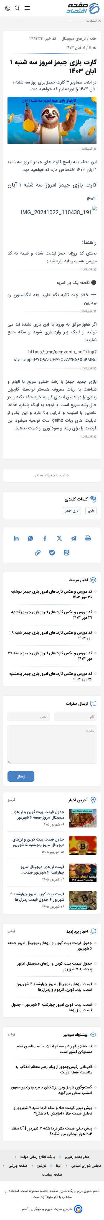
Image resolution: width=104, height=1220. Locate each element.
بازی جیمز (71, 510)
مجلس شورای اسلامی (86, 1166)
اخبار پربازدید (77, 931)
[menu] (27, 8)
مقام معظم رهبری (77, 1157)
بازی (91, 510)
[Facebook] (44, 538)
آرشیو (11, 800)
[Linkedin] (16, 538)
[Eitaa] (66, 552)
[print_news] (88, 538)
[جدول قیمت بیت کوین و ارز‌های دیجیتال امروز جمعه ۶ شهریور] (83, 818)
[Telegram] (73, 538)
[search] (17, 8)
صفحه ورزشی (18, 1166)
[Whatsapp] (30, 538)
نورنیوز (41, 1166)
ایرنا (58, 1166)
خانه (93, 39)
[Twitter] (59, 538)
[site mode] (7, 8)
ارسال (21, 776)
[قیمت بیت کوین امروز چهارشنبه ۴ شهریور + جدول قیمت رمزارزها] (83, 900)
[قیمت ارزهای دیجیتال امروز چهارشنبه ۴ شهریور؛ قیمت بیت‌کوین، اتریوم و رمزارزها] (83, 873)
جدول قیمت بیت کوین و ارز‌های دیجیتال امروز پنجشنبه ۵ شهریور (38, 842)
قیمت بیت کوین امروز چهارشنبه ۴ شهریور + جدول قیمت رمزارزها (37, 896)
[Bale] (52, 552)
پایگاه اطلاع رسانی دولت (37, 1157)
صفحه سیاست (52, 1175)
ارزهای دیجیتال (74, 38)
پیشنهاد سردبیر (76, 1034)
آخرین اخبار (78, 800)
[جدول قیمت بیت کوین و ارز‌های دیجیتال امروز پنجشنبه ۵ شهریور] (83, 845)
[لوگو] (83, 8)
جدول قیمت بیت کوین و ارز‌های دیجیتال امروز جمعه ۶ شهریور (38, 814)
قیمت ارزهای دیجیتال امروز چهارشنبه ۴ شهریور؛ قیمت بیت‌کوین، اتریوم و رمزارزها (42, 869)
